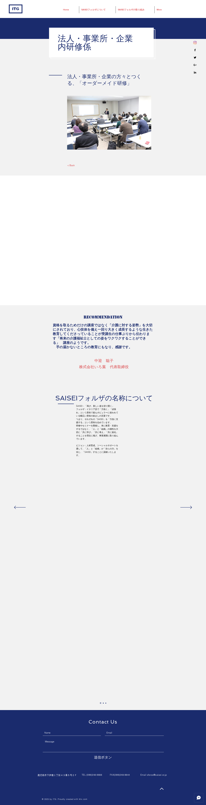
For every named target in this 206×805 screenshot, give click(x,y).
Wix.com (83, 799)
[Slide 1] (100, 703)
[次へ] (186, 508)
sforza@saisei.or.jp (157, 774)
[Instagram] (195, 42)
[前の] (20, 508)
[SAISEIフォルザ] (195, 50)
